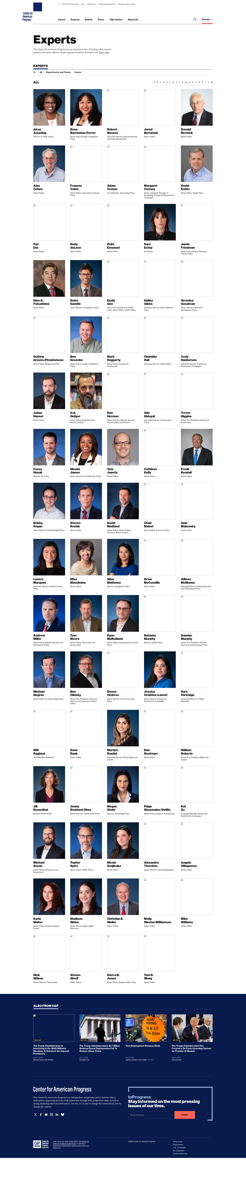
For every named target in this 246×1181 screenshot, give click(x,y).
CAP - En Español (179, 1148)
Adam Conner (177, 1060)
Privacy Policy (178, 1145)
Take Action (115, 19)
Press (101, 19)
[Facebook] (41, 1114)
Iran (83, 4)
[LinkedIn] (57, 1114)
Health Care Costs (126, 4)
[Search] (195, 21)
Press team (104, 52)
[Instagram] (51, 1114)
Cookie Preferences (180, 1154)
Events (89, 19)
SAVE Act (91, 4)
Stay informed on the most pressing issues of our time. (164, 1101)
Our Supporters (178, 1151)
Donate (206, 19)
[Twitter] (35, 1114)
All (41, 72)
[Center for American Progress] (38, 12)
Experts (75, 19)
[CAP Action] (41, 1144)
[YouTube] (46, 1114)
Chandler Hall (84, 1060)
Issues (61, 19)
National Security (107, 4)
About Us (133, 19)
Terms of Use (177, 1142)
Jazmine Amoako (132, 1060)
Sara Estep (142, 1060)
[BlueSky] (62, 1114)
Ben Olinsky (49, 1060)
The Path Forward (70, 4)
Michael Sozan (38, 1060)
